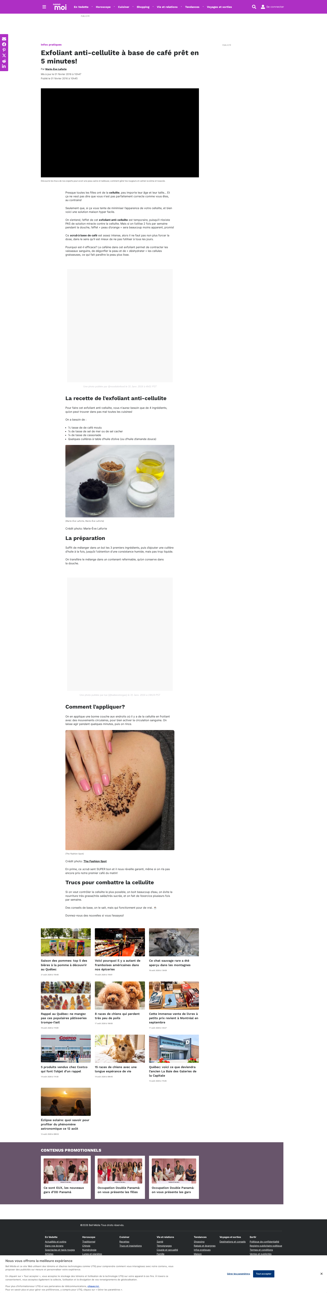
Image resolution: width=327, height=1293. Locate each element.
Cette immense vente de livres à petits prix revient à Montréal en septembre (173, 1018)
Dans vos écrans (54, 1245)
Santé (160, 1241)
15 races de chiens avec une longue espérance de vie (116, 1069)
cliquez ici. (93, 1286)
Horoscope (103, 7)
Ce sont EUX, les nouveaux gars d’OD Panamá (64, 1190)
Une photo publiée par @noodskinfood (104, 386)
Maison (198, 1253)
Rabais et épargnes (204, 1245)
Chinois (86, 1245)
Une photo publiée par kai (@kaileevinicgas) (103, 695)
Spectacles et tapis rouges (60, 1249)
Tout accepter (263, 1273)
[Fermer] (321, 1273)
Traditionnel (88, 1241)
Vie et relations (167, 7)
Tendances (192, 7)
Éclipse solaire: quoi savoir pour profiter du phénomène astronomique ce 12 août (65, 1124)
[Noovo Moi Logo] (59, 7)
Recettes (124, 1241)
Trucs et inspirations (130, 1245)
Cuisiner (123, 7)
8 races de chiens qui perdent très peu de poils (117, 1016)
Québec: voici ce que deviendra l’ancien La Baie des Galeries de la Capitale (172, 1071)
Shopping (143, 7)
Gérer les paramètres (238, 1273)
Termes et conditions (261, 1249)
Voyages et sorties (219, 7)
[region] (163, 1274)
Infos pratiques (51, 44)
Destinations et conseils (233, 1241)
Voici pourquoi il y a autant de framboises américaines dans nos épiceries (117, 965)
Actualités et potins (55, 1241)
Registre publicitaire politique (266, 1245)
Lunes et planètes (92, 1253)
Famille (160, 1253)
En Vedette (81, 7)
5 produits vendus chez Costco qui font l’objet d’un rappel (64, 1069)
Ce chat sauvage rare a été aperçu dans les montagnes (170, 963)
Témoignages (164, 1245)
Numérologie (89, 1249)
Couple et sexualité (167, 1249)
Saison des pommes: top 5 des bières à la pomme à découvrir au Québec (64, 965)
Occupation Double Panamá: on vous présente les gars (173, 1190)
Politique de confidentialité (264, 1241)
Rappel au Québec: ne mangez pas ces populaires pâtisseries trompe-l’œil (64, 1018)
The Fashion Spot (95, 861)
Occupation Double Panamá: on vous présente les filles (119, 1190)
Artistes (49, 1253)
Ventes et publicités (260, 1253)
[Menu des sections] (44, 6)
